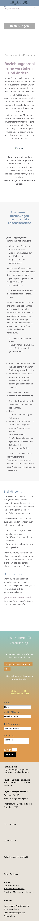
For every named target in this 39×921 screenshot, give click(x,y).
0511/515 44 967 (19, 2)
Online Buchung (11, 874)
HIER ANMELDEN (20, 693)
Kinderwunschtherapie (14, 888)
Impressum (9, 803)
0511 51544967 (10, 824)
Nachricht (9, 735)
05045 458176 (10, 840)
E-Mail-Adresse (11, 711)
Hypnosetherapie (12, 885)
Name (7, 702)
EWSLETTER (19, 691)
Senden (10, 754)
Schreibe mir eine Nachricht (16, 857)
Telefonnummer (12, 724)
